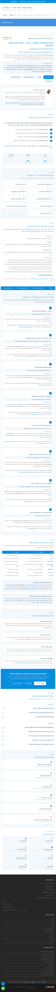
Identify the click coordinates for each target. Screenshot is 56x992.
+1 (4, 904)
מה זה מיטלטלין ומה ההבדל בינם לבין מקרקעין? (28, 713)
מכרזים (52, 939)
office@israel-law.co (46, 892)
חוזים (53, 918)
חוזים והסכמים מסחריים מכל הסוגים (46, 951)
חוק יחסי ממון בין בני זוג (41, 443)
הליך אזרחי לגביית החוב (35, 472)
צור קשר (19, 15)
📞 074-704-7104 (40, 683)
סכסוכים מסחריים (31, 528)
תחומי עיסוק (32, 15)
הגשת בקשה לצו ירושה (49, 969)
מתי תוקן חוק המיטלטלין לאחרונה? (28, 717)
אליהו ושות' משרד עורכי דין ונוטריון (17, 7)
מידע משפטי (25, 15)
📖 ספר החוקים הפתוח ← (46, 213)
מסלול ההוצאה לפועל (23, 472)
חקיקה (43, 34)
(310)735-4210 (8, 904)
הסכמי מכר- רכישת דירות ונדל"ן (47, 954)
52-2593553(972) (48, 886)
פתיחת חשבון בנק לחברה (49, 962)
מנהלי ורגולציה (51, 937)
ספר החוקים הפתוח (33, 699)
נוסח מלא (39, 77)
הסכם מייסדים (51, 964)
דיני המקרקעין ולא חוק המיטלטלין (26, 327)
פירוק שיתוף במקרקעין (36, 414)
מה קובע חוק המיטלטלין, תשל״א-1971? (28, 708)
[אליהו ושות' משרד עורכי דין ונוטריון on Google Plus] (49, 987)
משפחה (52, 934)
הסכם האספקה (31, 356)
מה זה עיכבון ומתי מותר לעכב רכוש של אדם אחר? (28, 732)
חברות (52, 924)
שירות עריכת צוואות (50, 967)
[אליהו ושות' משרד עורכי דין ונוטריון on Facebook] (46, 987)
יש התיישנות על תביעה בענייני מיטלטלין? (28, 740)
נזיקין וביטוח (51, 942)
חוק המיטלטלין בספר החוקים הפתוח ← (36, 278)
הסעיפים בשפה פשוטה (29, 77)
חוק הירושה (17, 663)
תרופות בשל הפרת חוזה (18, 651)
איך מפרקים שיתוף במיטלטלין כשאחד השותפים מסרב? (28, 727)
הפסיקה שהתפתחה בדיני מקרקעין (31, 589)
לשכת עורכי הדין (20, 92)
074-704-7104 (22, 1)
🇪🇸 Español (13, 15)
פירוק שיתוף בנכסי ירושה (28, 663)
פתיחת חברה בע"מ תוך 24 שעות (47, 959)
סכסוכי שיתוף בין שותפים (44, 385)
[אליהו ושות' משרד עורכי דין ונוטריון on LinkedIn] (51, 987)
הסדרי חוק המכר (27, 501)
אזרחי (53, 926)
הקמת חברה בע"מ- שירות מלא (48, 956)
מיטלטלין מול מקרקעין (15, 77)
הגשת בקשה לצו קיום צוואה (48, 972)
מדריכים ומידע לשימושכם (42, 15)
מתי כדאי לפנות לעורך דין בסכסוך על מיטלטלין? (28, 744)
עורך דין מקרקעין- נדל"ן (49, 929)
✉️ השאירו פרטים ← (16, 683)
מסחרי (52, 921)
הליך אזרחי (21, 639)
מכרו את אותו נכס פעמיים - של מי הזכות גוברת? (28, 736)
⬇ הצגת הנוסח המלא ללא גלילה (45, 275)
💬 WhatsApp (14, 1)
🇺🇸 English (6, 15)
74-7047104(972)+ (48, 883)
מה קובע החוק (48, 77)
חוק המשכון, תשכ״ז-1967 (42, 600)
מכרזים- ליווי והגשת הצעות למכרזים (47, 975)
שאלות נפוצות (49, 81)
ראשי (50, 15)
